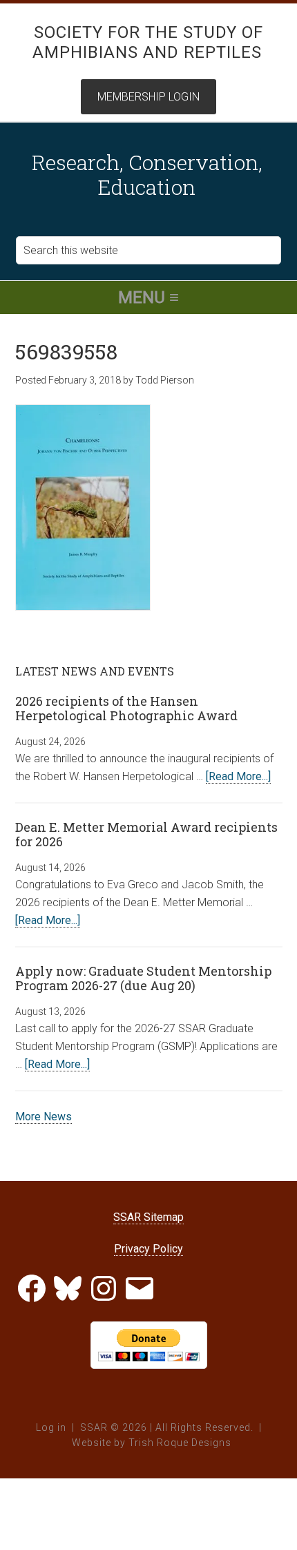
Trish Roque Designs (179, 1442)
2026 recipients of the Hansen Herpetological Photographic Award (126, 708)
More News (43, 1116)
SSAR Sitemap (148, 1217)
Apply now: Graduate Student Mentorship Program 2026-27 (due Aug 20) (143, 978)
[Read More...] (238, 776)
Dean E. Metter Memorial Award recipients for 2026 (146, 834)
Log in (51, 1427)
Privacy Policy (148, 1248)
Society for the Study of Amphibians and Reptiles (148, 42)
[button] (148, 297)
